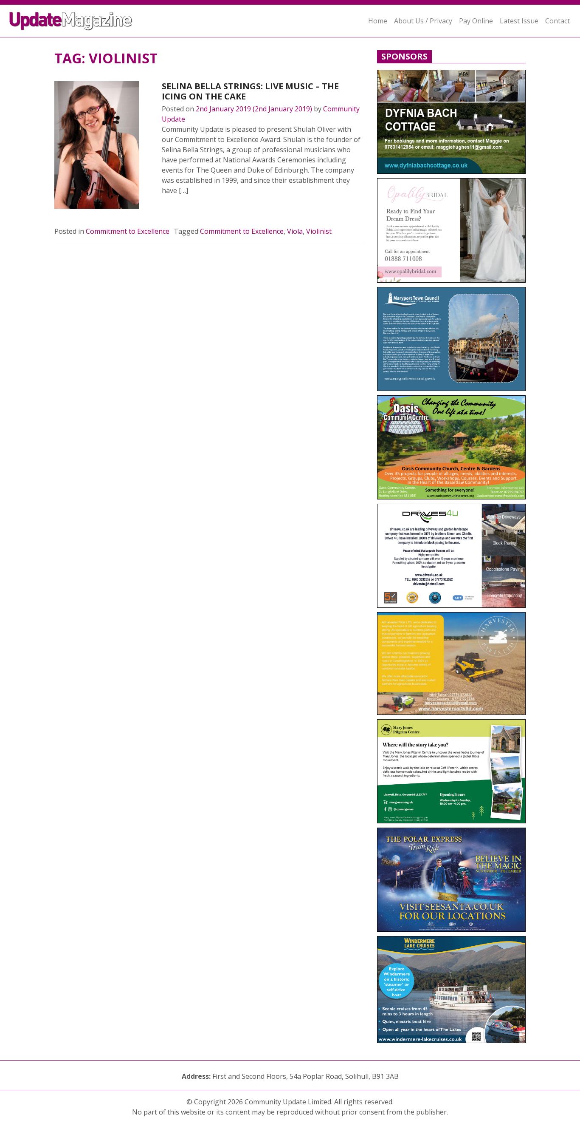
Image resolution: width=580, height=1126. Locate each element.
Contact (557, 21)
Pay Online (476, 21)
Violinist (319, 231)
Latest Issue (519, 21)
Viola (295, 231)
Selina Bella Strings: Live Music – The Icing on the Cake (250, 91)
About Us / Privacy (423, 21)
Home (377, 21)
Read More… (191, 211)
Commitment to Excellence (127, 231)
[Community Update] (70, 21)
